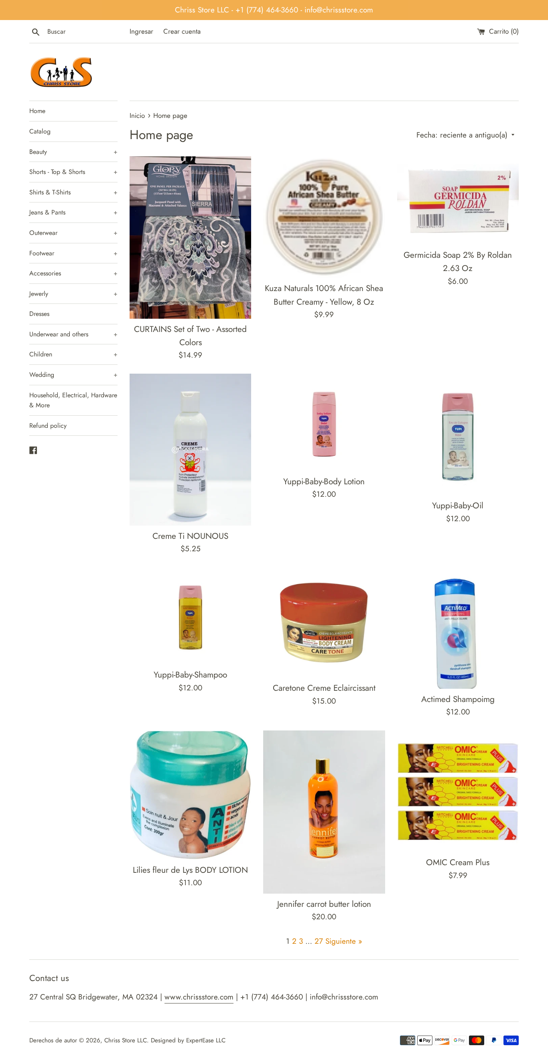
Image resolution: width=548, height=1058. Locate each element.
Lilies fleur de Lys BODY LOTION (190, 870)
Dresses (39, 313)
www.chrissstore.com (198, 996)
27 (319, 941)
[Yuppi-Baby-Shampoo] (190, 616)
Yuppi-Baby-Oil (457, 506)
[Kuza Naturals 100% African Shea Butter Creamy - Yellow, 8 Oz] (324, 217)
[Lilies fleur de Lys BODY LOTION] (190, 795)
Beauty (73, 151)
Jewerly (73, 293)
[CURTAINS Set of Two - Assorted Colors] (190, 237)
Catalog (40, 131)
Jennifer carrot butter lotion (324, 904)
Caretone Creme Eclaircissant (324, 688)
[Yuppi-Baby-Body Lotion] (324, 422)
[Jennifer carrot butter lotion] (324, 812)
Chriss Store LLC (125, 1040)
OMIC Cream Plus (457, 862)
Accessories (73, 273)
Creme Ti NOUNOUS (190, 536)
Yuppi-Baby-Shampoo (190, 675)
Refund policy (48, 425)
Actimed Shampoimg (458, 699)
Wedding (73, 374)
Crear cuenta (182, 31)
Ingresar (141, 31)
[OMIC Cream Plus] (458, 791)
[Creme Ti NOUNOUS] (190, 450)
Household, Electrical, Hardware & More (73, 400)
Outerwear (73, 232)
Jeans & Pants (73, 212)
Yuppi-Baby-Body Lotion (324, 481)
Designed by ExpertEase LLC (188, 1040)
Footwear (73, 253)
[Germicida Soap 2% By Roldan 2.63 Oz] (458, 200)
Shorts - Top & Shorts (73, 171)
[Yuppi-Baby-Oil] (458, 434)
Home (37, 110)
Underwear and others (73, 334)
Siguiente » (343, 941)
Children (73, 354)
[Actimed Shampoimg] (458, 628)
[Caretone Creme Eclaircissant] (324, 622)
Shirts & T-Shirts (73, 192)
